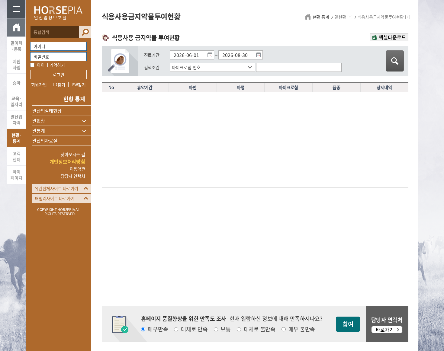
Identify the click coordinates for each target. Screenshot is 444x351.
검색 (85, 32)
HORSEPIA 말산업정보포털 (58, 13)
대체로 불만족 (259, 329)
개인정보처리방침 (67, 161)
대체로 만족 (194, 329)
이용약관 (77, 169)
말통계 (38, 130)
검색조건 (151, 67)
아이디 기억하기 (51, 65)
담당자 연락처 (73, 176)
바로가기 (385, 329)
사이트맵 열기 (16, 9)
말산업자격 (16, 119)
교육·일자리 (16, 101)
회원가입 (39, 84)
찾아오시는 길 (73, 154)
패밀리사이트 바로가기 (54, 198)
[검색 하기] (395, 61)
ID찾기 (59, 84)
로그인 (58, 75)
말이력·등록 (16, 46)
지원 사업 (17, 64)
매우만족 (158, 329)
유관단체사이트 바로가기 (56, 188)
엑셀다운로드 (392, 37)
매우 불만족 (301, 329)
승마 (17, 83)
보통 (225, 329)
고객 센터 (17, 156)
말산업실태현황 (46, 110)
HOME (16, 27)
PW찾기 (78, 84)
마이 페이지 (16, 175)
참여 (348, 324)
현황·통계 (16, 138)
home (309, 17)
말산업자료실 (44, 140)
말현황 (38, 120)
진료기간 (151, 55)
